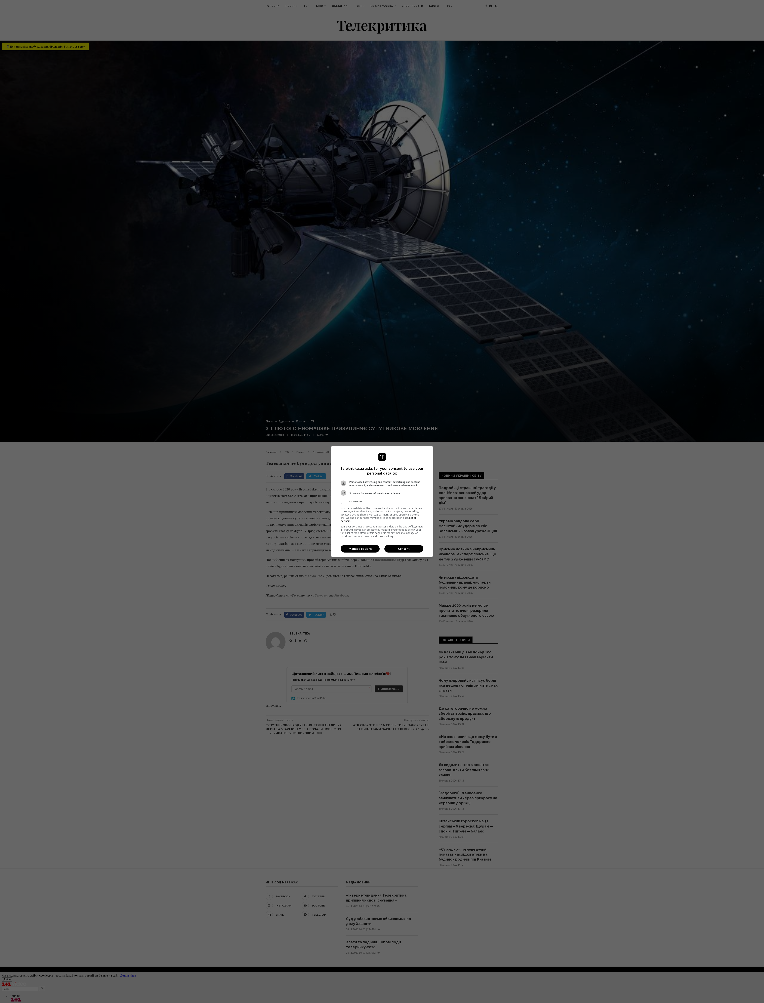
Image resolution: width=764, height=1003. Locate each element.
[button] (382, 501)
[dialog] (382, 501)
